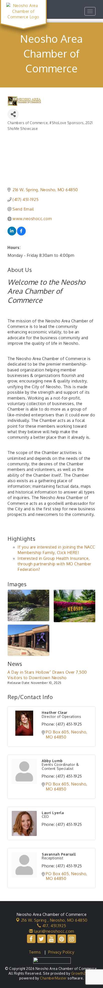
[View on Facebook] (21, 233)
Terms (35, 952)
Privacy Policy (61, 952)
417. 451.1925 (53, 925)
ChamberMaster (53, 978)
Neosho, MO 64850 (54, 920)
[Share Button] (13, 114)
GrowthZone (81, 973)
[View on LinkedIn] (12, 233)
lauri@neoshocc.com (53, 931)
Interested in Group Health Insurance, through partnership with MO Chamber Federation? (54, 564)
